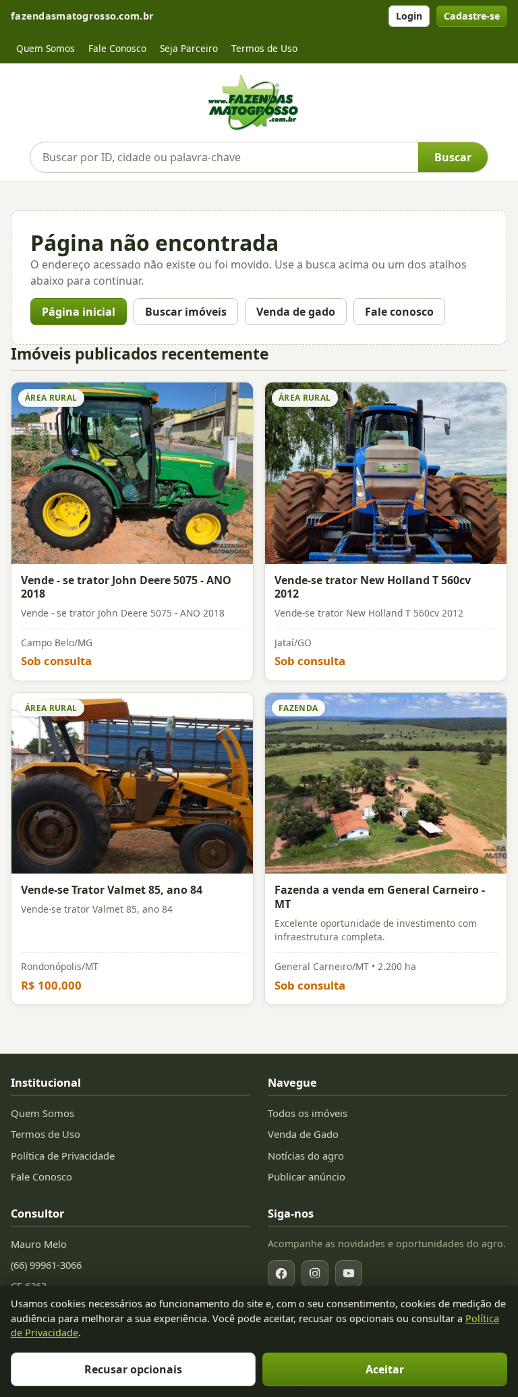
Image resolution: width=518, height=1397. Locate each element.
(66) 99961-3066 (46, 1265)
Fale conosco (399, 311)
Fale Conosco (117, 48)
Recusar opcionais (133, 1369)
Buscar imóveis (186, 311)
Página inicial (78, 311)
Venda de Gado (303, 1134)
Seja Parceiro (189, 48)
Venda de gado (295, 311)
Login (409, 15)
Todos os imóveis (307, 1113)
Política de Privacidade (63, 1155)
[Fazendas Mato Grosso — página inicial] (259, 102)
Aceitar (385, 1369)
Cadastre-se (472, 15)
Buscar (452, 157)
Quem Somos (45, 48)
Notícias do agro (306, 1155)
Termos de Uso (264, 48)
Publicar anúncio (306, 1176)
